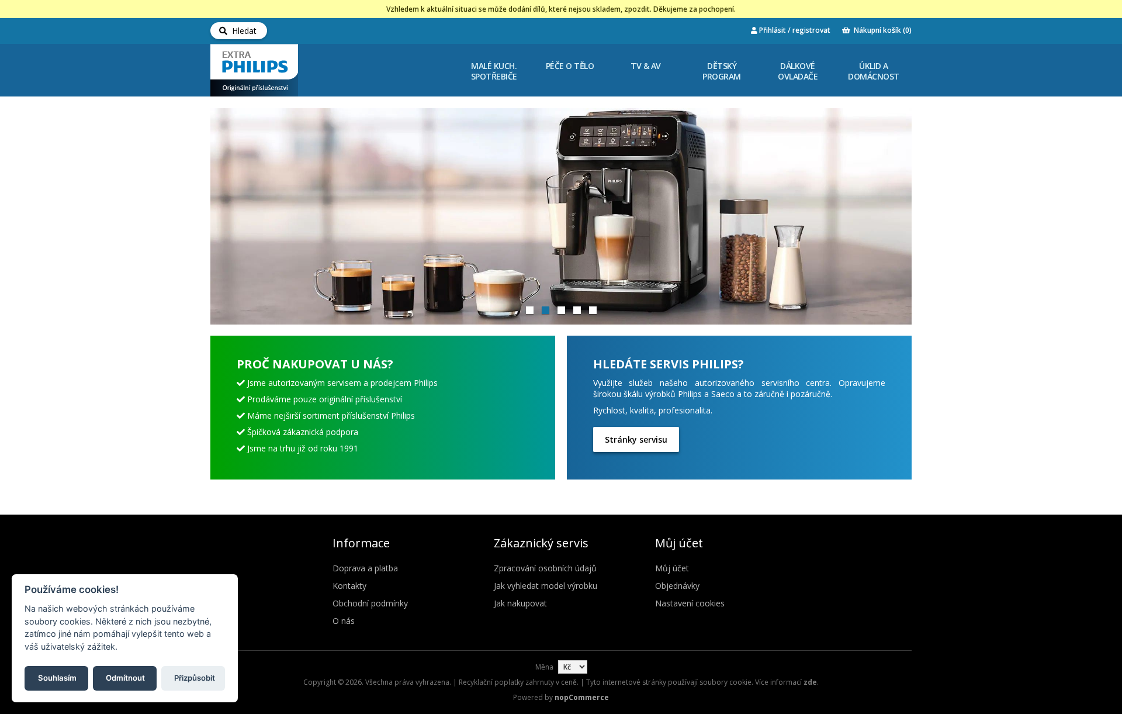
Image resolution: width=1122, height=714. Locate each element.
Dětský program (721, 71)
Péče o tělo (570, 65)
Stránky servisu (636, 439)
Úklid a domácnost (873, 71)
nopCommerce (582, 697)
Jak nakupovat (520, 603)
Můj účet (672, 568)
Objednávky (677, 585)
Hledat (242, 30)
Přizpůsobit (194, 677)
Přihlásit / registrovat (793, 30)
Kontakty (349, 585)
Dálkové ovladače (798, 71)
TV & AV (646, 65)
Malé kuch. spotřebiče (494, 71)
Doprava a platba (365, 568)
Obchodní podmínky (370, 603)
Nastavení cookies (690, 603)
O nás (344, 620)
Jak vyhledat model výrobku (545, 585)
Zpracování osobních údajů (545, 568)
